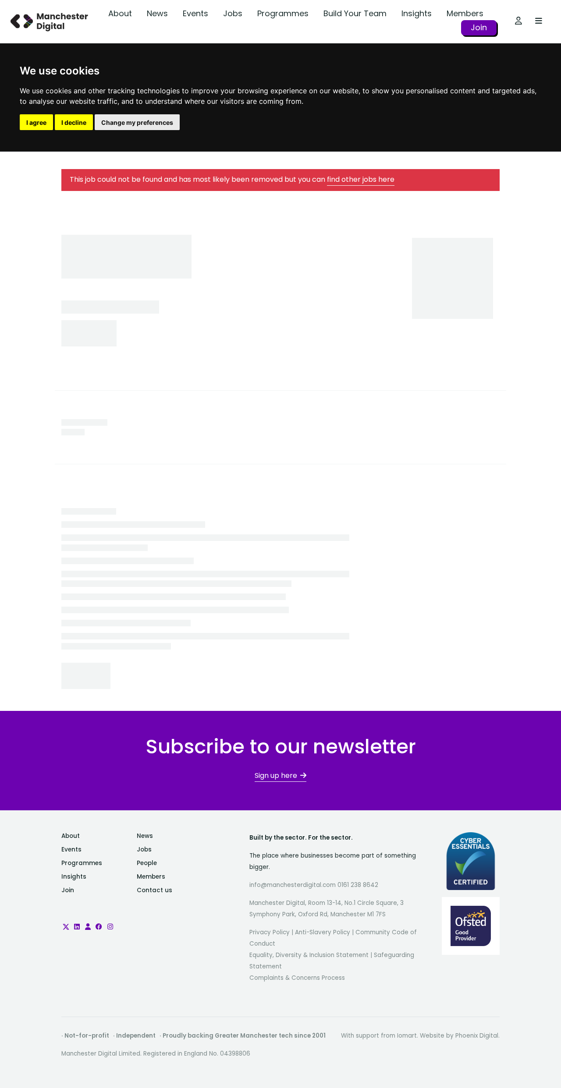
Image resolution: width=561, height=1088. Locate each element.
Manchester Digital (50, 21)
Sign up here (276, 775)
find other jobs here (360, 179)
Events (195, 13)
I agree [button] (36, 122)
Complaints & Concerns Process (297, 978)
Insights (416, 13)
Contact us (154, 890)
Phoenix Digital (476, 1035)
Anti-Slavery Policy (322, 932)
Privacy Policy (269, 932)
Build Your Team (355, 13)
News (157, 13)
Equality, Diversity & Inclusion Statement (309, 955)
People (147, 863)
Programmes (283, 13)
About (120, 13)
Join (479, 27)
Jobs (232, 13)
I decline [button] (73, 122)
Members (465, 13)
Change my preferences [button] (137, 122)
